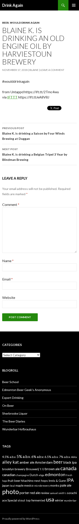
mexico (29, 485)
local (12, 485)
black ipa (70, 462)
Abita (74, 457)
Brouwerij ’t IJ (35, 469)
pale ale (65, 485)
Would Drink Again (25, 22)
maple (19, 485)
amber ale (27, 462)
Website (8, 297)
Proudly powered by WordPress (21, 518)
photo (10, 491)
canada (68, 468)
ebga (41, 475)
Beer (5, 22)
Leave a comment (52, 70)
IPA (70, 480)
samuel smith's (58, 493)
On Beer (8, 405)
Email (7, 279)
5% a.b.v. (24, 456)
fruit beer (14, 480)
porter (24, 493)
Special (12, 500)
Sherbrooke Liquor (14, 413)
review (45, 493)
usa (50, 499)
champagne (22, 475)
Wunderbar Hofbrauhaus (19, 429)
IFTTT (12, 97)
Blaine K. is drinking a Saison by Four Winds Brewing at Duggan (33, 133)
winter (59, 500)
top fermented (35, 500)
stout (21, 500)
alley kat (10, 461)
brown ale (52, 469)
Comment (10, 204)
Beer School (10, 382)
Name (8, 261)
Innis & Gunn (57, 480)
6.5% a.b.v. (51, 457)
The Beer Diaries (13, 421)
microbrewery (42, 485)
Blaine (33, 70)
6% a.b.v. (37, 456)
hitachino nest (30, 480)
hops (44, 480)
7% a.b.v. (64, 457)
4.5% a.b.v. (9, 457)
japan (5, 485)
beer (58, 461)
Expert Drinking (12, 398)
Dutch (34, 475)
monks (54, 485)
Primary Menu (73, 5)
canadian (8, 475)
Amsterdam (44, 462)
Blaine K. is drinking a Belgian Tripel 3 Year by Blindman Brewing (34, 154)
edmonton (55, 474)
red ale (35, 493)
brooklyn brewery (13, 469)
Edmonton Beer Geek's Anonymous (26, 390)
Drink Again (12, 5)
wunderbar (70, 500)
